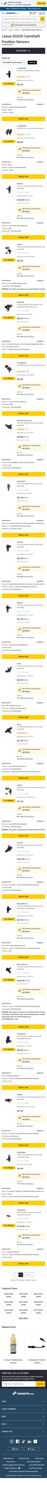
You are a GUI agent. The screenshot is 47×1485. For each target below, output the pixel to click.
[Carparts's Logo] (13, 13)
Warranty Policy (24, 1458)
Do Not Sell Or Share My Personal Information (23, 1471)
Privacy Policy (10, 1462)
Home (4, 30)
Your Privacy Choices (36, 1468)
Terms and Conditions (34, 1462)
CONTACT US (7, 1432)
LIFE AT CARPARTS (9, 1409)
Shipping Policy (8, 1458)
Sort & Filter (21, 51)
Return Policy (39, 1458)
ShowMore (23, 1318)
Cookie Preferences (10, 1468)
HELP (4, 1416)
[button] (23, 3)
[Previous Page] (15, 1274)
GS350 (17, 30)
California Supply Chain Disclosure (14, 1465)
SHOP (4, 1401)
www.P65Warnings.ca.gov (10, 1019)
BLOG (4, 1424)
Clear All (32, 62)
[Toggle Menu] (3, 13)
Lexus (10, 30)
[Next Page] (31, 1274)
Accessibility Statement (36, 1465)
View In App (41, 3)
